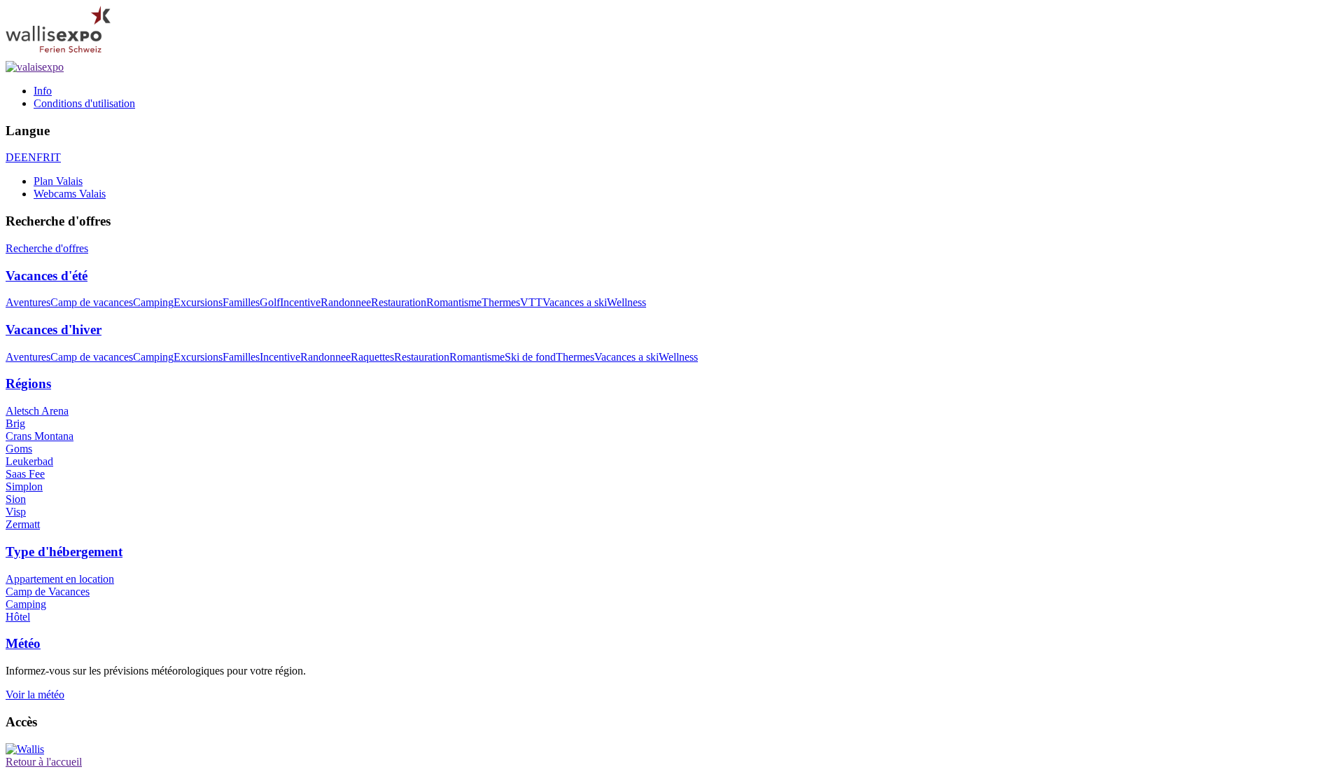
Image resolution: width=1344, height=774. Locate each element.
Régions (28, 383)
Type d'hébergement (64, 551)
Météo (23, 643)
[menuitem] (686, 91)
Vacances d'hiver (54, 329)
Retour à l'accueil (44, 762)
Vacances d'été (47, 275)
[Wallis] (25, 749)
